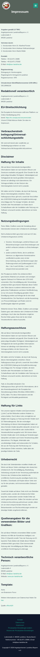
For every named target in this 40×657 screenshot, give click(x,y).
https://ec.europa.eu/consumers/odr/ (18, 118)
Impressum (20, 625)
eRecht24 (9, 605)
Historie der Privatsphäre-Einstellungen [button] (20, 630)
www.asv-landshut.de (15, 576)
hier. (2, 600)
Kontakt (20, 620)
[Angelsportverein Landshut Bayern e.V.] (6, 6)
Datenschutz (20, 622)
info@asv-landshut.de (14, 64)
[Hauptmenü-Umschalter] (35, 5)
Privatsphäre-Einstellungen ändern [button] (20, 628)
